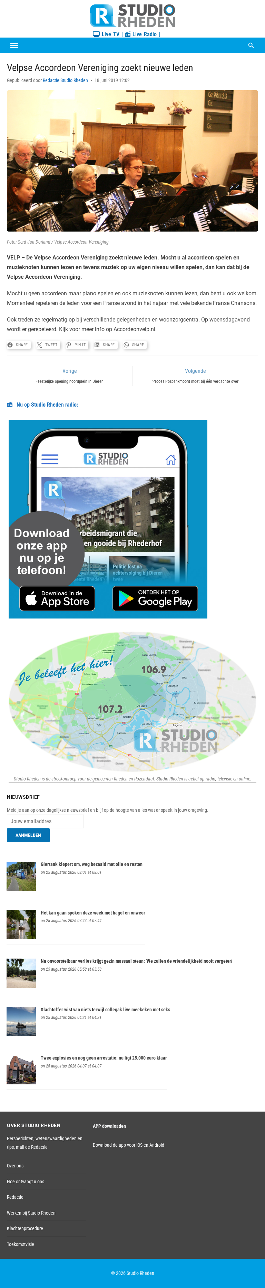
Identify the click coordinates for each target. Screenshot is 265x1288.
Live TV (109, 34)
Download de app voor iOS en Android (128, 1145)
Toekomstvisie (20, 1244)
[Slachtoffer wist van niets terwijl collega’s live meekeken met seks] (21, 1034)
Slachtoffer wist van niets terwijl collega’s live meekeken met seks (105, 1009)
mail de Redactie (32, 1147)
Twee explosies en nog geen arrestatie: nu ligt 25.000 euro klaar (104, 1058)
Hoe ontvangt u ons (25, 1181)
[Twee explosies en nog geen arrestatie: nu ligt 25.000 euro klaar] (21, 1082)
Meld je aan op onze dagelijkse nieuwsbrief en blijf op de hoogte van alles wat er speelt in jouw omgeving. (107, 810)
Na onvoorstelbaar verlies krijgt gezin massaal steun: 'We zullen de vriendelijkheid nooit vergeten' (136, 961)
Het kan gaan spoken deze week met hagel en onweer (93, 913)
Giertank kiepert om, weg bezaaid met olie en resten (92, 864)
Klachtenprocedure (25, 1228)
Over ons (15, 1165)
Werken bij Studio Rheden (31, 1213)
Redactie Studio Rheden (65, 80)
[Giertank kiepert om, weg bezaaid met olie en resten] (21, 889)
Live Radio (143, 34)
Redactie (15, 1197)
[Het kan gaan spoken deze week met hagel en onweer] (21, 937)
